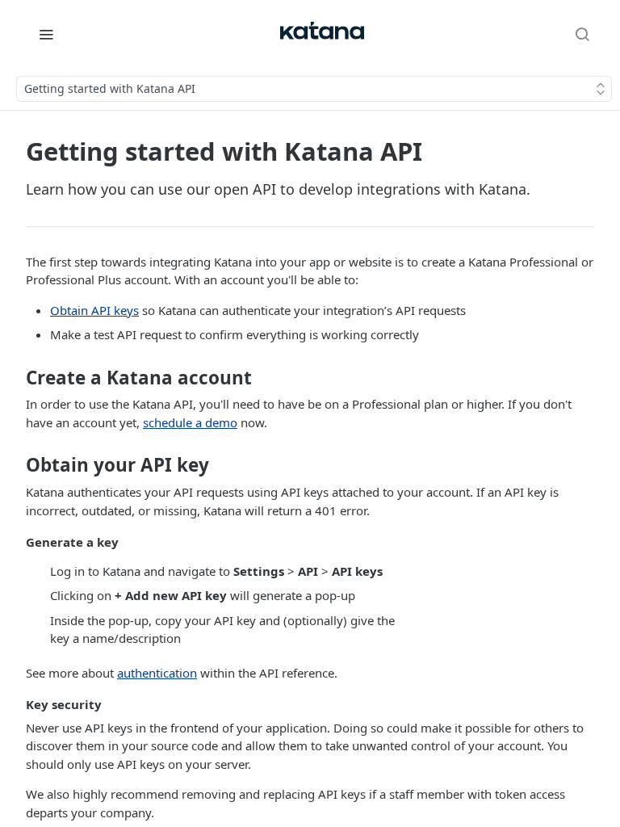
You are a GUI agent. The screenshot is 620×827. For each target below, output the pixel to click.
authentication (157, 673)
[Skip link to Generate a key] (15, 542)
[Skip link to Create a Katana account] (15, 378)
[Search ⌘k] (582, 34)
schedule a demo (190, 422)
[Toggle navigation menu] (46, 34)
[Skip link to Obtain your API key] (15, 465)
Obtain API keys (94, 310)
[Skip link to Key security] (15, 705)
